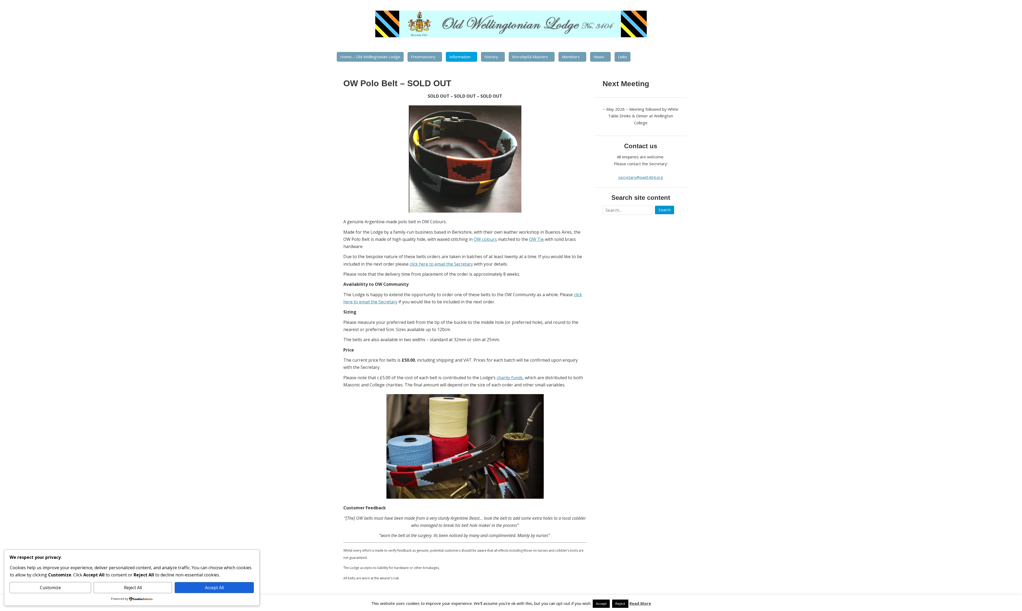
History (491, 56)
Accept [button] (601, 603)
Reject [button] (620, 603)
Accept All (214, 588)
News (599, 56)
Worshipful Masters (530, 56)
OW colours (485, 239)
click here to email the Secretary (441, 264)
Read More (640, 603)
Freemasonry (423, 56)
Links (622, 56)
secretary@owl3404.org (640, 177)
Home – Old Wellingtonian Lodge (370, 56)
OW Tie (536, 239)
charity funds (510, 378)
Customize (50, 588)
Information (460, 56)
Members (571, 56)
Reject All (133, 588)
